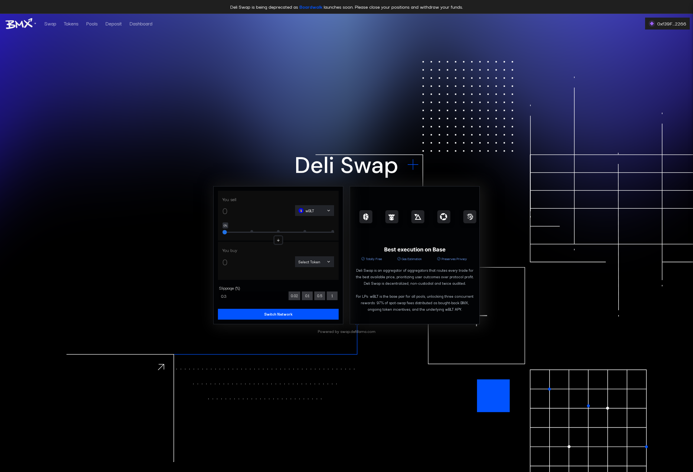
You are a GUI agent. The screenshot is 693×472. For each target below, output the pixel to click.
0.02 (294, 296)
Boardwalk (310, 6)
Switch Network (278, 314)
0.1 (307, 296)
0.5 (319, 296)
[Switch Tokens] (278, 240)
